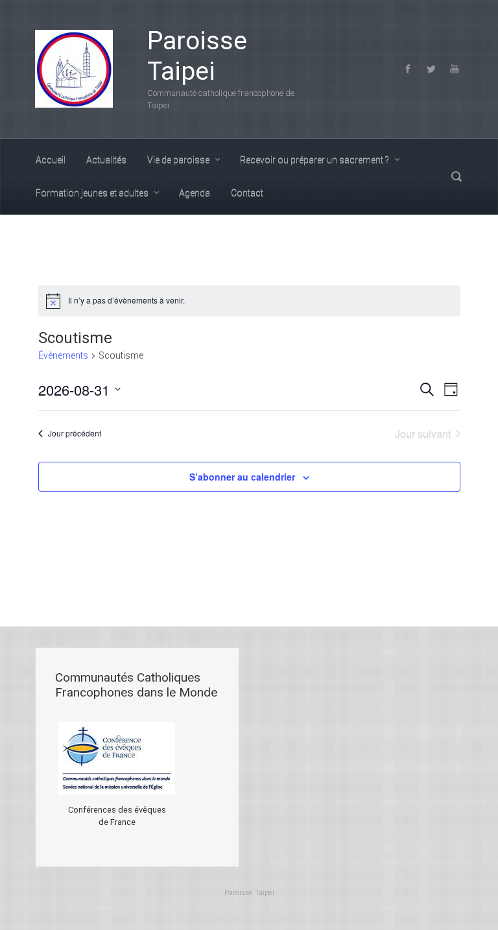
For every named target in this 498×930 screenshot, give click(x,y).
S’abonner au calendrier (242, 476)
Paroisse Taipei (197, 56)
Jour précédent (74, 432)
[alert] (249, 300)
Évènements (63, 355)
